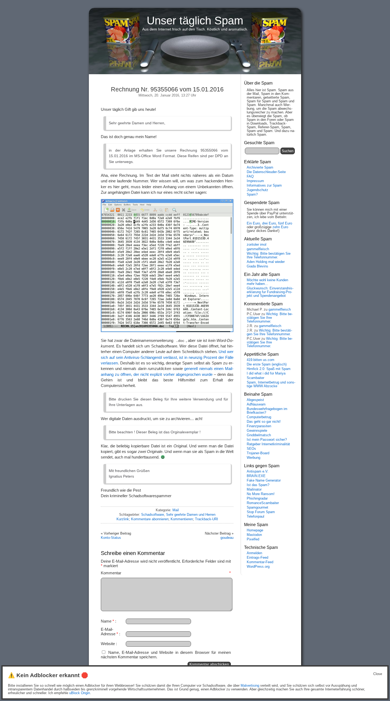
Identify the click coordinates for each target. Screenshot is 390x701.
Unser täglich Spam (195, 20)
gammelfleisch (258, 249)
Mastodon (254, 535)
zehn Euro (280, 227)
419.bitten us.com (260, 360)
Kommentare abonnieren (149, 519)
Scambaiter (255, 378)
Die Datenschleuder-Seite (266, 172)
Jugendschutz (257, 190)
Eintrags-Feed (257, 557)
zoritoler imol (256, 244)
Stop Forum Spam (261, 512)
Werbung (253, 458)
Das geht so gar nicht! (264, 422)
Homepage (255, 530)
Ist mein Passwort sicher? (267, 440)
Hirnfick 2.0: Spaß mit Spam (269, 369)
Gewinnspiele (257, 431)
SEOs (251, 449)
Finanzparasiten (259, 426)
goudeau (226, 538)
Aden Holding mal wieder (266, 262)
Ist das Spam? (258, 485)
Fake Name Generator (264, 480)
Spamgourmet (257, 507)
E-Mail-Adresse (109, 631)
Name (107, 621)
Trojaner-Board (258, 453)
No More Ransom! (261, 494)
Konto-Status (111, 538)
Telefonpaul (255, 516)
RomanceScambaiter (263, 503)
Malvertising (250, 685)
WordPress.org (258, 566)
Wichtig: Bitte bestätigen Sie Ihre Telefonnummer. (269, 255)
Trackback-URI (206, 519)
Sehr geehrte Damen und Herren (190, 515)
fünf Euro (285, 223)
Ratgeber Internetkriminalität (268, 444)
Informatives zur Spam (264, 185)
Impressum (255, 181)
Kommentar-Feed (260, 562)
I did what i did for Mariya (266, 373)
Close (377, 674)
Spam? (252, 194)
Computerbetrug (259, 417)
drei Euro (269, 223)
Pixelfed (253, 539)
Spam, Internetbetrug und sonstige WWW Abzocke (271, 384)
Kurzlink (122, 519)
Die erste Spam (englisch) (267, 364)
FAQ (250, 176)
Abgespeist (255, 400)
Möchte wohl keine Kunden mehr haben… (267, 282)
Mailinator (254, 489)
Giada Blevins (257, 266)
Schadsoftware (152, 515)
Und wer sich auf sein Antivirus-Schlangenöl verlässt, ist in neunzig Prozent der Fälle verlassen (167, 357)
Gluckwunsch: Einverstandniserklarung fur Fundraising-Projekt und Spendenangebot (270, 292)
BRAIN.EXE (256, 476)
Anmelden (254, 553)
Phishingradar (257, 498)
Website (108, 643)
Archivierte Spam (260, 167)
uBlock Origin (79, 693)
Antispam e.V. (257, 471)
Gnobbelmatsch (259, 435)
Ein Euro (253, 223)
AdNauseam (256, 404)
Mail (175, 510)
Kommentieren (182, 519)
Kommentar (166, 573)
